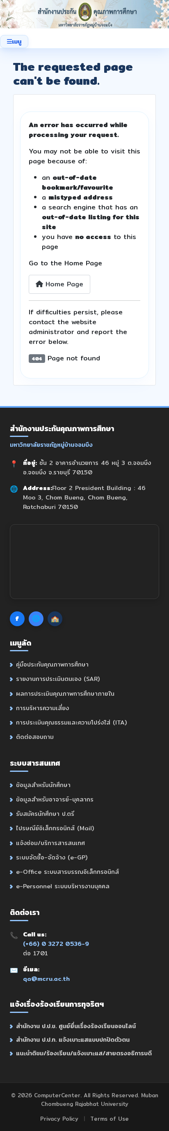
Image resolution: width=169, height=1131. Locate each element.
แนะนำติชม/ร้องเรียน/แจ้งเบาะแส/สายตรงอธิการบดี (84, 1053)
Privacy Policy (59, 1119)
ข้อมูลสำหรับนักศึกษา (43, 785)
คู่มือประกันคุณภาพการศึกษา (52, 664)
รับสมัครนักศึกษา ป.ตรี (45, 813)
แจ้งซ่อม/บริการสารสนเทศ (50, 843)
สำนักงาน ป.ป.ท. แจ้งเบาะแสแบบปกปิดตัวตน (73, 1039)
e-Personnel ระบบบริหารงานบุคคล (63, 886)
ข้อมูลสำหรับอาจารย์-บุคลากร (55, 799)
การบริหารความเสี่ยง (42, 708)
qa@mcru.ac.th (46, 978)
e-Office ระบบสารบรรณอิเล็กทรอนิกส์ (67, 871)
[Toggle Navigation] (14, 41)
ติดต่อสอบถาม (35, 736)
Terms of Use (109, 1119)
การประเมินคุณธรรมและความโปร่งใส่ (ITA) (71, 722)
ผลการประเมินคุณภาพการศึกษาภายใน (65, 693)
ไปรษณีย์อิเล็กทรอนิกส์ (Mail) (55, 828)
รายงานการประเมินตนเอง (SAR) (58, 678)
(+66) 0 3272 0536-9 (56, 943)
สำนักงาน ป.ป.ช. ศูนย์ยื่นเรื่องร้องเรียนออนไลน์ (76, 1026)
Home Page (63, 284)
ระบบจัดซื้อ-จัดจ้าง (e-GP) (51, 857)
